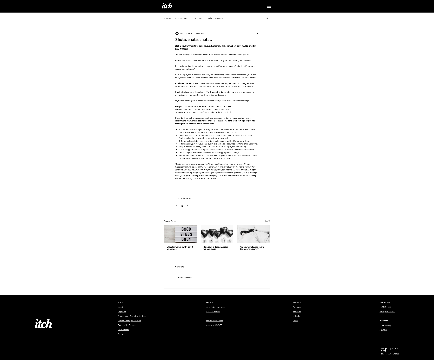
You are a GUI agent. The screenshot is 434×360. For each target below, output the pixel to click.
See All (267, 221)
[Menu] (268, 6)
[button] (267, 18)
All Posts (167, 18)
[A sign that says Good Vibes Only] (180, 234)
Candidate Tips (180, 18)
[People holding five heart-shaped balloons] (217, 234)
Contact (121, 334)
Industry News (196, 18)
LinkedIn (296, 316)
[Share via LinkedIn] (182, 206)
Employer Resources (215, 18)
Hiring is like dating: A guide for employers (215, 248)
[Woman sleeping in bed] (253, 234)
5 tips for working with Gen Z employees (180, 248)
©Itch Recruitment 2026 (390, 354)
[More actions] (257, 33)
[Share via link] (187, 206)
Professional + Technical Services (132, 316)
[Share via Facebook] (176, 206)
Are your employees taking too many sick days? (252, 248)
